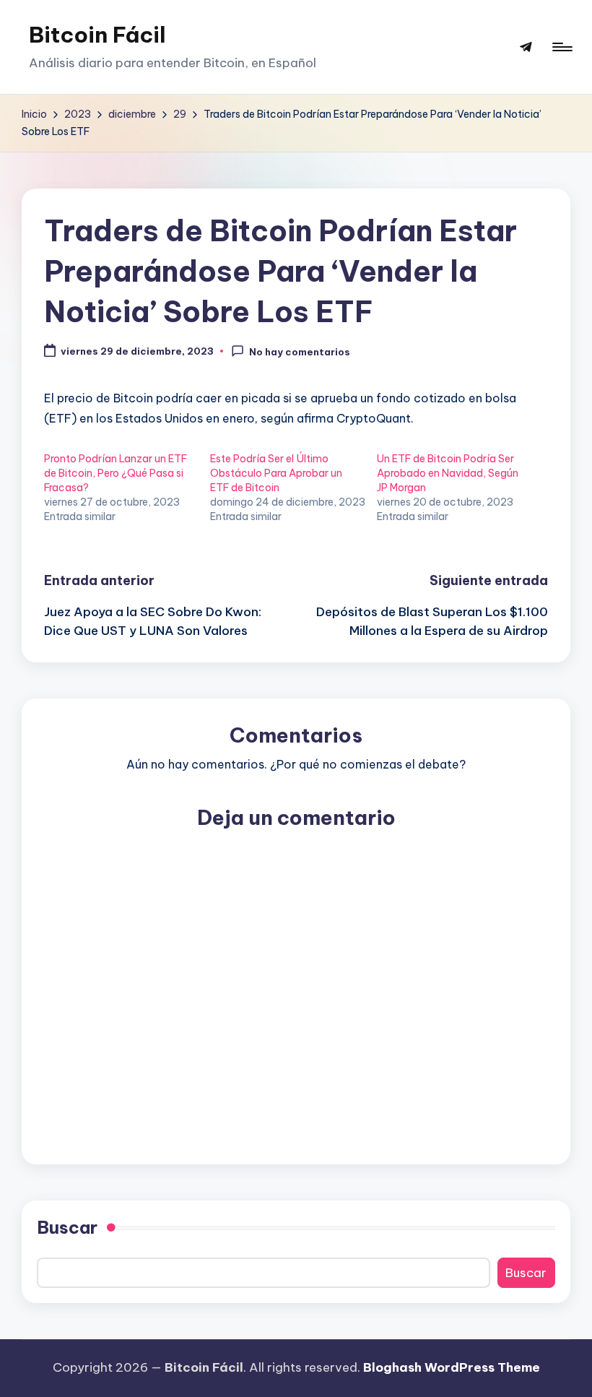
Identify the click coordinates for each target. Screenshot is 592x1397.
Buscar (67, 1227)
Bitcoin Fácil (97, 34)
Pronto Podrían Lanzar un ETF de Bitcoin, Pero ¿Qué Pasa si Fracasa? (115, 473)
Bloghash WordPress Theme (451, 1367)
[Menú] (561, 47)
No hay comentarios (299, 352)
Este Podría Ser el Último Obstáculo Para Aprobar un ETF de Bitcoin (276, 473)
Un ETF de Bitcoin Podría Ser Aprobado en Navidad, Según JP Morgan (447, 473)
